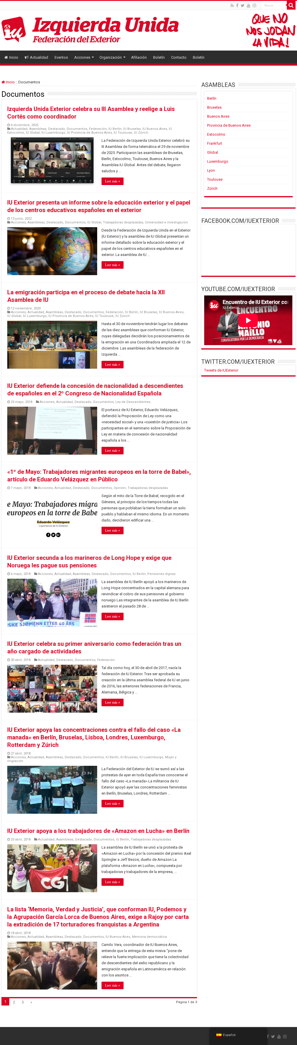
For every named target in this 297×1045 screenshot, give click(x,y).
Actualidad (39, 57)
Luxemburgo (217, 161)
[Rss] (232, 5)
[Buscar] (291, 5)
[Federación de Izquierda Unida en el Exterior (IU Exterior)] (148, 30)
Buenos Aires (218, 116)
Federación (98, 129)
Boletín (159, 57)
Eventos (61, 57)
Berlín (211, 98)
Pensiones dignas (161, 574)
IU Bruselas (132, 129)
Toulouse (214, 179)
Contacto (178, 57)
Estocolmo (216, 134)
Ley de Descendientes (133, 402)
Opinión (120, 488)
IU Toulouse (123, 133)
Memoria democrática (149, 937)
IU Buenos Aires (154, 129)
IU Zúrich (141, 133)
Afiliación (139, 57)
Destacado (56, 129)
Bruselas (214, 107)
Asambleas (37, 129)
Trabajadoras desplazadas (123, 222)
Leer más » (112, 181)
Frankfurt (214, 143)
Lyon (211, 170)
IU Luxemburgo (53, 133)
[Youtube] (248, 5)
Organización (110, 57)
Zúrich (212, 188)
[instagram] (254, 5)
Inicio (13, 57)
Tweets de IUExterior (221, 370)
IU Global (33, 133)
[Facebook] (237, 5)
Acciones (82, 57)
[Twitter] (242, 5)
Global (212, 152)
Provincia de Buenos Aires (229, 125)
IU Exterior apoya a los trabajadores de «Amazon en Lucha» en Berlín (98, 830)
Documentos (77, 129)
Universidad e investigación (166, 222)
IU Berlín (115, 129)
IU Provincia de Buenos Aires (89, 133)
